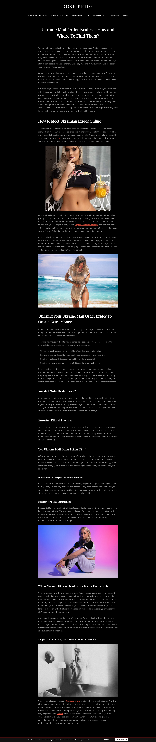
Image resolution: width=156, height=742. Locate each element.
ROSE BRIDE (78, 6)
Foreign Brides (56, 15)
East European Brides (74, 15)
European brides (73, 701)
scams (59, 138)
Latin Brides (113, 15)
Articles (125, 15)
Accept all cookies (121, 740)
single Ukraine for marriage (86, 224)
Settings (106, 740)
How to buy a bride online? (37, 15)
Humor (60, 713)
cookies (38, 740)
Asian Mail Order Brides (95, 15)
